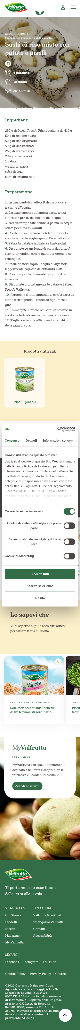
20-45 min (21, 91)
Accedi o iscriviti (27, 786)
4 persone (21, 73)
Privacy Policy (40, 974)
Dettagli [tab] (31, 440)
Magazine (12, 936)
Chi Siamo (13, 915)
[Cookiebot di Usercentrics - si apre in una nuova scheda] (57, 429)
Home (9, 33)
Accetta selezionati (40, 586)
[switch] (69, 525)
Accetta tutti (40, 574)
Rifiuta (40, 598)
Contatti (39, 929)
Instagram (31, 962)
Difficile (20, 82)
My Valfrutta (14, 942)
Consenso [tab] (12, 440)
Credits (60, 974)
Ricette (21, 33)
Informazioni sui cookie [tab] (60, 440)
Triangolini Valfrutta (48, 922)
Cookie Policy (15, 974)
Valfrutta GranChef (47, 915)
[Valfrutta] (16, 7)
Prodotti (11, 922)
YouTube (49, 962)
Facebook (12, 962)
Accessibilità (42, 936)
